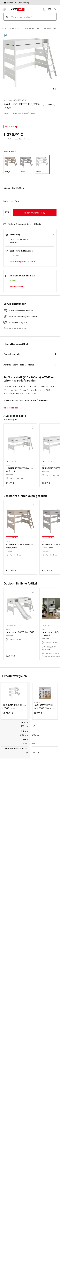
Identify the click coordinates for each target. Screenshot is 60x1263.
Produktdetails (11, 354)
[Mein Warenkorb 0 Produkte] (55, 9)
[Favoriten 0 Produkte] (49, 9)
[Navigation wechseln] (5, 9)
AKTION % (9, 127)
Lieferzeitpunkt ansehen (22, 261)
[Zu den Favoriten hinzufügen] (6, 212)
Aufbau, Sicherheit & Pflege (18, 364)
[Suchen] (7, 16)
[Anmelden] (44, 9)
